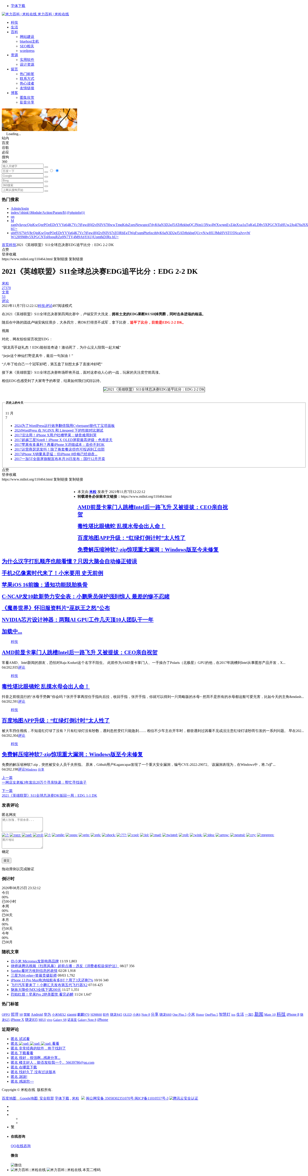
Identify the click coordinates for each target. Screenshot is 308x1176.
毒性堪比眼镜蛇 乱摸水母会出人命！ (121, 526)
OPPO (6, 1014)
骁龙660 (165, 1014)
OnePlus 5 (211, 1014)
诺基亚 (72, 1020)
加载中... (12, 631)
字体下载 (18, 6)
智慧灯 (224, 1014)
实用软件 (27, 60)
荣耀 (27, 1014)
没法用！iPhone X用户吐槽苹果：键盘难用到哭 (55, 435)
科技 (14, 22)
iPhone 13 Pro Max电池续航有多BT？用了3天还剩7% (52, 980)
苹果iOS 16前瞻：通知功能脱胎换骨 (45, 585)
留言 (14, 69)
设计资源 (27, 64)
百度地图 (9, 1098)
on (12, 217)
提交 (6, 860)
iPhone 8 (293, 1015)
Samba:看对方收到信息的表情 (34, 971)
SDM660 (96, 1014)
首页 (5, 245)
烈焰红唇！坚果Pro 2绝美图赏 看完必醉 (42, 994)
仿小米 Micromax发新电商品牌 (35, 961)
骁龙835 (31, 1020)
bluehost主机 (29, 41)
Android (37, 1014)
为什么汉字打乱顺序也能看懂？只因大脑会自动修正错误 (69, 561)
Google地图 (29, 1098)
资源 (14, 55)
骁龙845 (116, 1014)
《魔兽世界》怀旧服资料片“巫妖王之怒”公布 (56, 608)
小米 (191, 1014)
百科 (14, 32)
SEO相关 (27, 46)
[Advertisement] (40, 513)
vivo (49, 1020)
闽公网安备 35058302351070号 (110, 1098)
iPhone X (17, 1019)
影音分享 (27, 102)
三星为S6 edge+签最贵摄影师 (34, 975)
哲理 (14, 1014)
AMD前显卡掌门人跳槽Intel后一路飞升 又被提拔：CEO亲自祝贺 (80, 652)
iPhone (102, 1019)
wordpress (27, 51)
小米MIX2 (59, 1014)
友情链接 (27, 88)
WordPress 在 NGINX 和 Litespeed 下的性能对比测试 (58, 430)
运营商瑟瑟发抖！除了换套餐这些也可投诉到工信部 (59, 449)
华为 (47, 1014)
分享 (41, 769)
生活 (14, 27)
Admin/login (20, 208)
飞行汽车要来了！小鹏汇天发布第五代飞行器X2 (49, 985)
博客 (14, 93)
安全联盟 (46, 1098)
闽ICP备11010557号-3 (151, 1098)
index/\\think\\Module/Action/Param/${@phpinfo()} (48, 212)
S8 (21, 1014)
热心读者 (27, 83)
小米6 (136, 1014)
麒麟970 (83, 1014)
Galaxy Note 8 (87, 1020)
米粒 (93, 492)
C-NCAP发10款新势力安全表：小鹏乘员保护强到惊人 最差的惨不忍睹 (86, 596)
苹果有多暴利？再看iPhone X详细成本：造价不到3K (59, 444)
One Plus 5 (179, 1014)
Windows (31, 769)
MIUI (42, 1020)
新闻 (258, 1014)
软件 (106, 1014)
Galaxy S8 (60, 1020)
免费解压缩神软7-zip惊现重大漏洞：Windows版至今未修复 (148, 549)
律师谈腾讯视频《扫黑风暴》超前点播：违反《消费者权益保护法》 (65, 966)
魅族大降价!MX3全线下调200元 (36, 990)
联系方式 (27, 79)
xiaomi (71, 1014)
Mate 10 (270, 1014)
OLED (127, 1014)
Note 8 (145, 1014)
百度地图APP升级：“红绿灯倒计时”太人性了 (132, 538)
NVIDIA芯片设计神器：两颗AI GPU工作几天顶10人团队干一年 (78, 620)
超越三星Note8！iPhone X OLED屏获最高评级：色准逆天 (63, 440)
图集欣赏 (27, 97)
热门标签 (27, 74)
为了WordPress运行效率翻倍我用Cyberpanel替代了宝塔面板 (64, 426)
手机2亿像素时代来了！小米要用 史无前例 (52, 573)
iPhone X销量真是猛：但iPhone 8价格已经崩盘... (55, 454)
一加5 (249, 1014)
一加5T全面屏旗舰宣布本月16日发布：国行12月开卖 (59, 459)
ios (233, 1014)
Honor (200, 1014)
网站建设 (27, 37)
